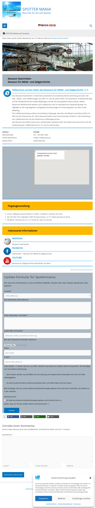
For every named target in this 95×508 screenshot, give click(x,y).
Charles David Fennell (59, 38)
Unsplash (90, 270)
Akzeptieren (43, 498)
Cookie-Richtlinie (51, 504)
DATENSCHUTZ (10, 397)
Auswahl (8, 291)
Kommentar (7, 435)
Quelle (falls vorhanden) (13, 331)
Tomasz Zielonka (80, 270)
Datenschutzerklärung (65, 504)
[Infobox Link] (47, 108)
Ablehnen (61, 498)
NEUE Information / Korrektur (16, 315)
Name (6, 348)
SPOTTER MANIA (36, 9)
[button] (90, 478)
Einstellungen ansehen (81, 498)
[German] (39, 25)
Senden (12, 410)
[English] (45, 25)
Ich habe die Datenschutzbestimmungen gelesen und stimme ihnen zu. (34, 400)
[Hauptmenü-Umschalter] (4, 25)
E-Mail (7, 357)
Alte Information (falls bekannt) (16, 300)
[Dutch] (54, 25)
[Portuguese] (42, 25)
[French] (48, 25)
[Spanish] (51, 25)
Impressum (77, 504)
